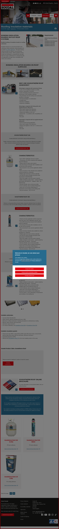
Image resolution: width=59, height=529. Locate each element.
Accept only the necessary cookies (29, 272)
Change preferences (29, 275)
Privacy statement (36, 260)
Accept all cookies (29, 268)
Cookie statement (26, 260)
